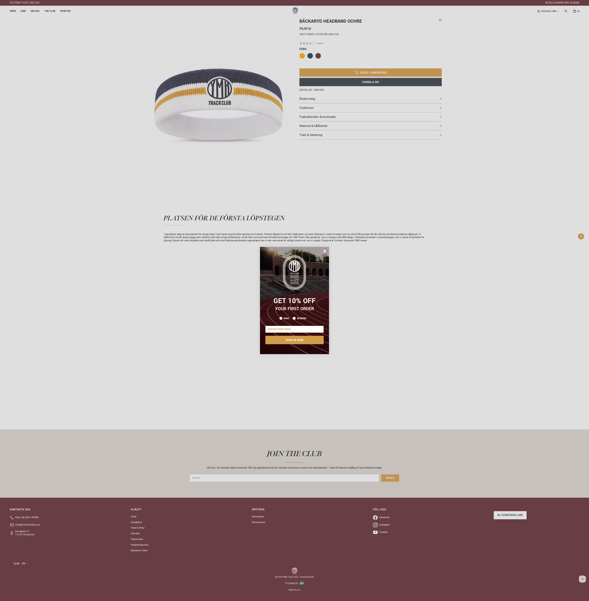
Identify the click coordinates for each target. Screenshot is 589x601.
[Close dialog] (325, 251)
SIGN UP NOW (295, 340)
